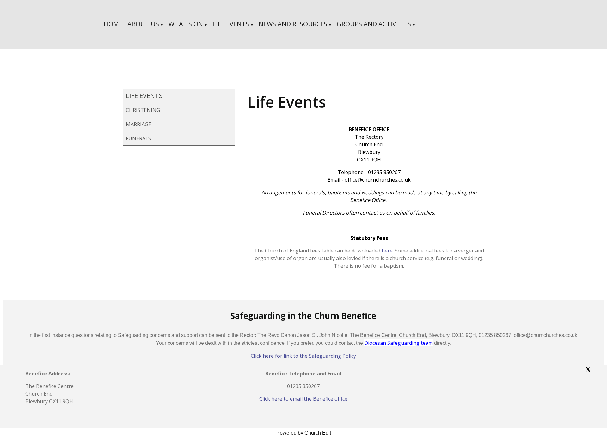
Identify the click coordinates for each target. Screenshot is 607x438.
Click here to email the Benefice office (303, 398)
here (386, 250)
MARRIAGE (138, 124)
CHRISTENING (143, 109)
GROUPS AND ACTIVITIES (374, 24)
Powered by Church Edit (303, 432)
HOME (113, 24)
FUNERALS (138, 138)
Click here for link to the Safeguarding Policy (303, 355)
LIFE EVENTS (230, 24)
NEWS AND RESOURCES (293, 24)
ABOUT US (143, 24)
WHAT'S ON (186, 24)
